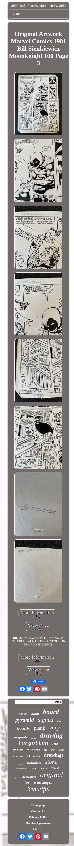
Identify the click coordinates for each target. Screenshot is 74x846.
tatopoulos (33, 756)
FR (42, 829)
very (54, 727)
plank (39, 728)
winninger (43, 782)
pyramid (24, 720)
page (21, 764)
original (51, 775)
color (56, 768)
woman (18, 749)
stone (51, 762)
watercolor (21, 768)
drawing (51, 735)
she (59, 721)
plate (61, 749)
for (27, 782)
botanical (34, 763)
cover (33, 738)
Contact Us (38, 811)
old (45, 749)
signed (45, 719)
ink (55, 743)
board (51, 711)
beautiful (38, 789)
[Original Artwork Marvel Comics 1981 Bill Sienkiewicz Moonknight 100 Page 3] (38, 104)
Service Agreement (38, 823)
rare (34, 768)
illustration (18, 756)
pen (53, 749)
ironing (22, 713)
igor (16, 777)
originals (20, 737)
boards (23, 728)
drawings (54, 755)
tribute (44, 768)
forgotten (33, 743)
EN (35, 829)
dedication (29, 777)
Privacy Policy (38, 817)
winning (33, 749)
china (35, 713)
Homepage (38, 805)
